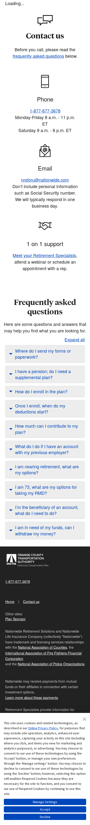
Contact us (31, 601)
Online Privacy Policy (43, 728)
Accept (45, 809)
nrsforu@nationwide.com (45, 180)
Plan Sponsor (15, 618)
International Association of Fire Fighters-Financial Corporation (43, 656)
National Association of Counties (42, 647)
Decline (45, 817)
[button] (45, 353)
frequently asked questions (38, 56)
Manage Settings (45, 802)
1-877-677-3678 (45, 111)
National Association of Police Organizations (51, 663)
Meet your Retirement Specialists (44, 255)
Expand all (75, 339)
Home (9, 601)
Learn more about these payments (31, 697)
